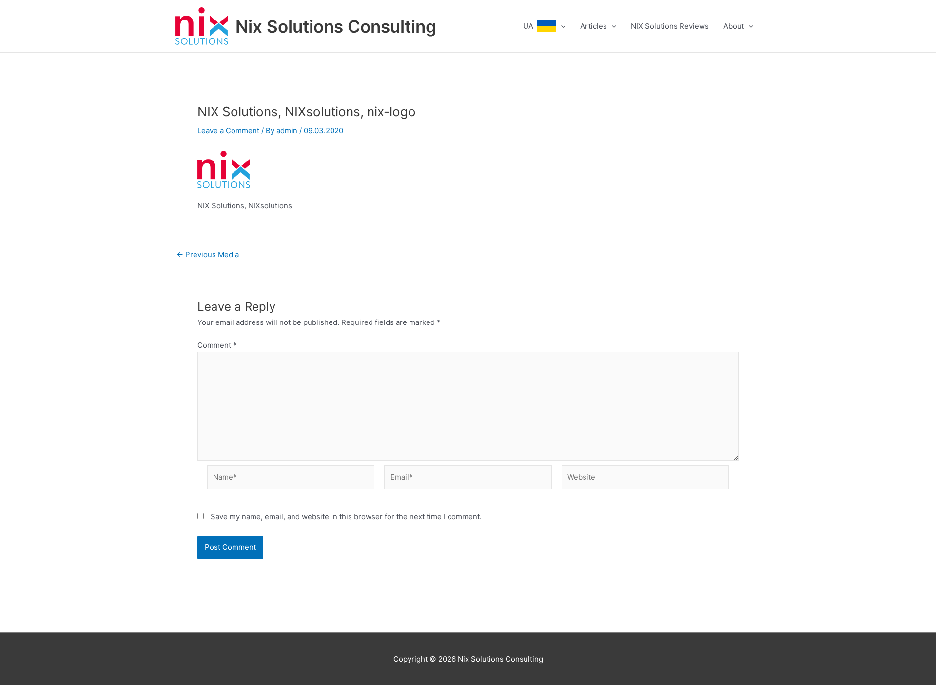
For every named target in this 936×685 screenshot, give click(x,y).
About (733, 26)
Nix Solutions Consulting (335, 26)
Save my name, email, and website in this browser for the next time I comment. (346, 516)
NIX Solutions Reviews (670, 26)
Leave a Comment (228, 130)
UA (530, 26)
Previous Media (207, 254)
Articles (593, 26)
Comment (217, 345)
